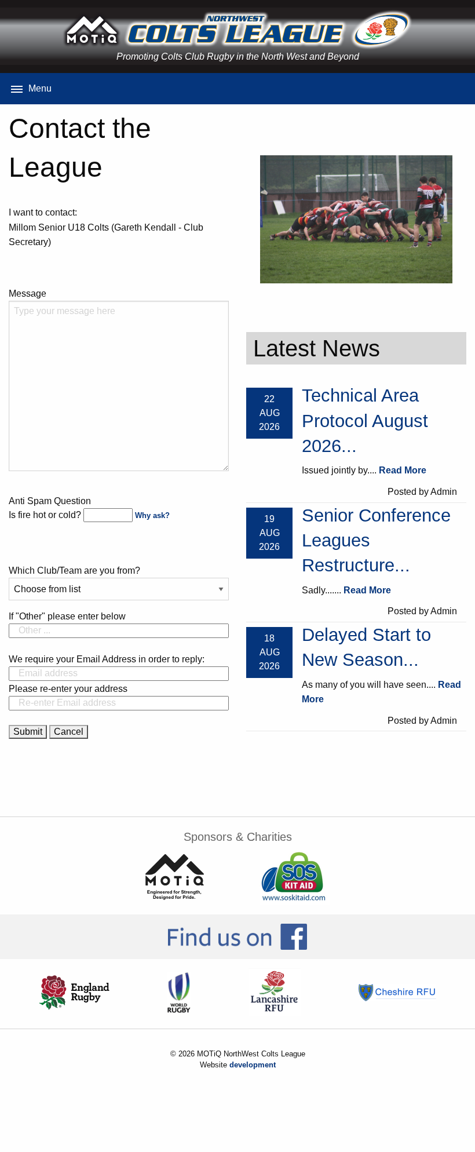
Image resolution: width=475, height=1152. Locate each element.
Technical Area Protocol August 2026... (365, 420)
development (252, 1064)
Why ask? (152, 515)
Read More (402, 470)
